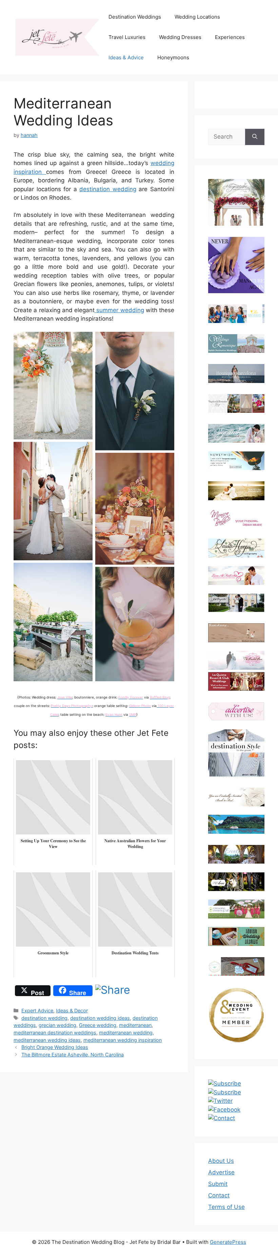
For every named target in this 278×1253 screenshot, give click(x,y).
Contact (219, 1195)
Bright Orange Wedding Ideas (54, 1047)
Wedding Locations (197, 17)
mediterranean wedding (126, 1032)
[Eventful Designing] (236, 854)
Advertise (221, 1172)
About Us (221, 1160)
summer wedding (119, 310)
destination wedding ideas (100, 1018)
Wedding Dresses (180, 37)
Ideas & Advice (126, 57)
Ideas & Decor (72, 1010)
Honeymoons (173, 57)
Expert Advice (37, 1010)
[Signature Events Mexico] (236, 433)
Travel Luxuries (126, 37)
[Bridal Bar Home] (236, 797)
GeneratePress (228, 1242)
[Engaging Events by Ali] (236, 909)
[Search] (254, 137)
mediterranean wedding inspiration (122, 1040)
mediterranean (135, 1025)
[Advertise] (236, 711)
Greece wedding (97, 1025)
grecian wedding (57, 1025)
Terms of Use (226, 1207)
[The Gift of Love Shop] (236, 881)
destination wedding (107, 189)
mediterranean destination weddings (55, 1032)
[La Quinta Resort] (236, 688)
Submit (217, 1183)
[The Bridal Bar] (236, 661)
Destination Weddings (134, 17)
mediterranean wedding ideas (47, 1040)
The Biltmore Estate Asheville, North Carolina (72, 1054)
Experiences (230, 37)
